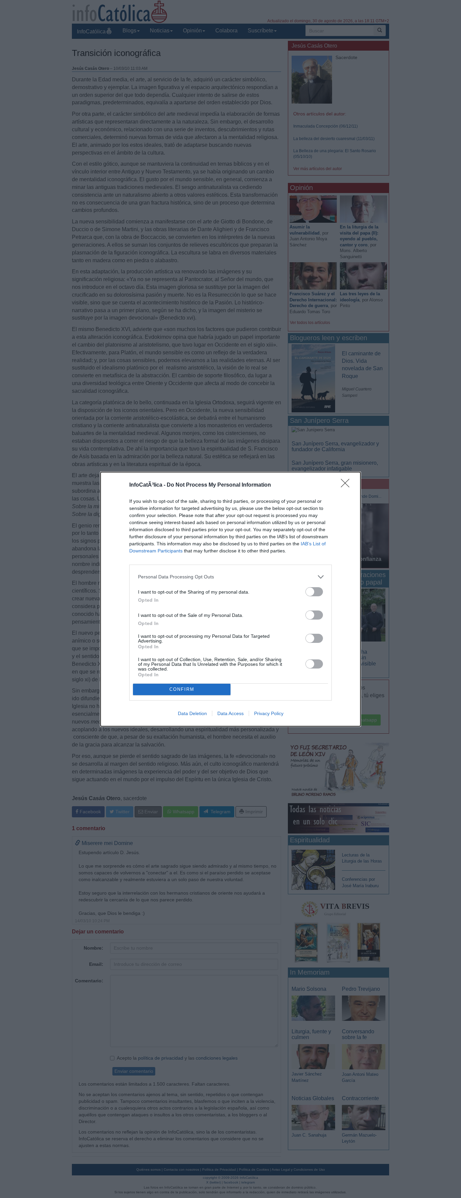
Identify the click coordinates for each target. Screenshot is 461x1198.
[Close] (347, 485)
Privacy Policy (268, 713)
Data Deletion (192, 713)
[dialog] (230, 599)
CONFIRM (181, 689)
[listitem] (230, 576)
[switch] (314, 591)
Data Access (230, 713)
